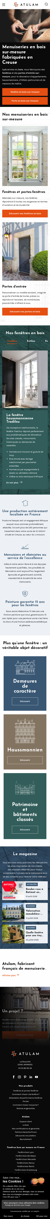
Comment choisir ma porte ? (26, 1105)
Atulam (26, 1117)
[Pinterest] (25, 1077)
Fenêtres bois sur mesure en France (26, 1147)
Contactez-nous (25, 1035)
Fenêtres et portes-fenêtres (25, 1091)
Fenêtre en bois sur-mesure (25, 92)
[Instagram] (19, 1077)
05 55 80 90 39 (25, 1068)
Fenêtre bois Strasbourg (26, 1170)
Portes (26, 1101)
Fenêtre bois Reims (25, 1166)
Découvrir (25, 701)
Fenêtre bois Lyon (26, 1152)
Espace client (26, 1121)
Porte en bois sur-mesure (25, 100)
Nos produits (26, 1086)
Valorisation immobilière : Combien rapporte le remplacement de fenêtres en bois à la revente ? (36, 920)
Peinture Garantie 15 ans (26, 1132)
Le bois (26, 1125)
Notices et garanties (26, 1108)
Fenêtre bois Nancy (25, 1163)
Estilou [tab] (31, 341)
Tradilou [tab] (12, 341)
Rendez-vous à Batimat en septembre (34, 892)
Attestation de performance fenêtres (25, 1098)
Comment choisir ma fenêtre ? (25, 1094)
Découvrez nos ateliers (25, 1135)
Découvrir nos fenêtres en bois (25, 213)
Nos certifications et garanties (26, 1128)
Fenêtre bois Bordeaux (26, 1156)
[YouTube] (36, 1077)
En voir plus (12, 482)
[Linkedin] (30, 1077)
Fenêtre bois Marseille (26, 1159)
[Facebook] (13, 1077)
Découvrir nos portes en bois (25, 311)
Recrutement (26, 1139)
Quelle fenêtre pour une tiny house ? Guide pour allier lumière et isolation (34, 940)
